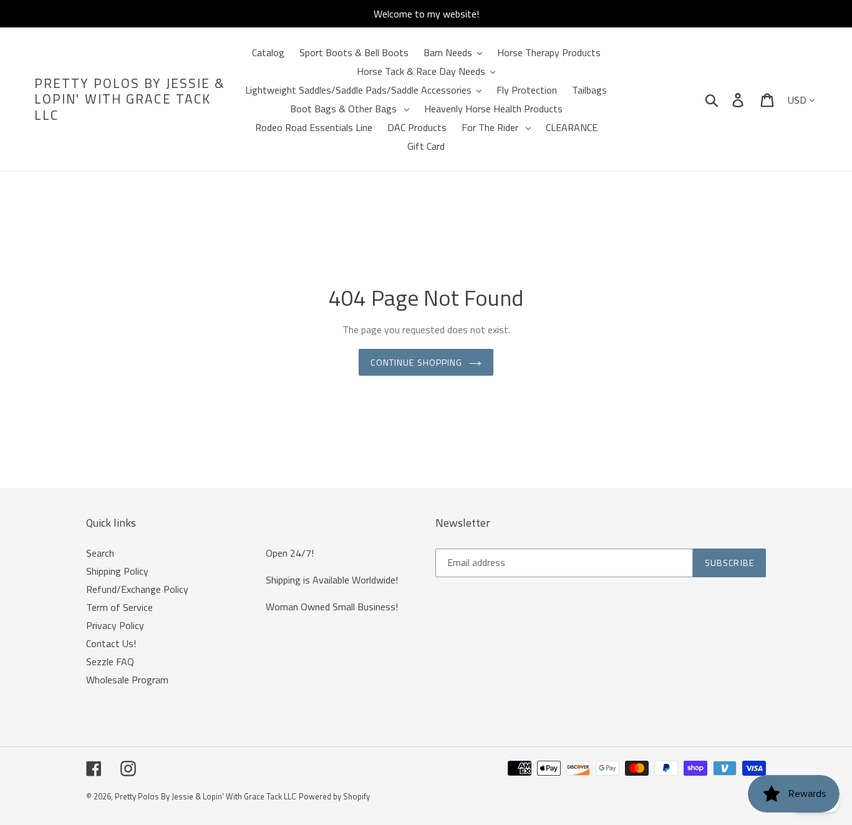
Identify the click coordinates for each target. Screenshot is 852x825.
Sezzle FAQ (110, 661)
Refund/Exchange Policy (137, 589)
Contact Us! (111, 643)
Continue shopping (416, 362)
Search (100, 552)
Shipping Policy (117, 571)
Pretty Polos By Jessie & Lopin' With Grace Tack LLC (129, 99)
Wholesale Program (127, 679)
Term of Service (119, 607)
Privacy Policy (115, 625)
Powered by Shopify (334, 796)
